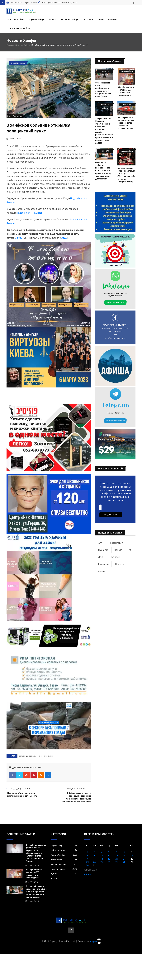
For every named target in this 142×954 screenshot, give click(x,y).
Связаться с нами (93, 19)
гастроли (115, 556)
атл (100, 542)
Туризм (53, 19)
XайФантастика (64, 850)
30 (87, 865)
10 (94, 855)
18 (101, 858)
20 (116, 858)
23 (87, 862)
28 (124, 862)
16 (87, 858)
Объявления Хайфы (19, 28)
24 (94, 862)
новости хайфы (46, 756)
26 (109, 862)
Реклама (112, 19)
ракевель (103, 564)
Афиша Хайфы (37, 19)
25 (101, 862)
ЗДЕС (64, 237)
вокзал (118, 549)
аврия (101, 571)
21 (124, 858)
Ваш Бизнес (64, 859)
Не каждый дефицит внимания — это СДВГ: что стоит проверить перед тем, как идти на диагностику (103, 170)
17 (94, 858)
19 (109, 858)
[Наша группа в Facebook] (133, 3)
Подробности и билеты (29, 212)
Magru (93, 941)
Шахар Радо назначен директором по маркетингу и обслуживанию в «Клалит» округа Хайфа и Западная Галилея (36, 853)
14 (124, 855)
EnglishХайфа (64, 845)
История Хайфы (70, 19)
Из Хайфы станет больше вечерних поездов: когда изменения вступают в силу (125, 122)
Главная (10, 45)
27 (116, 862)
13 (116, 855)
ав (130, 549)
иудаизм (103, 549)
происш (119, 564)
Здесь (18, 237)
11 (101, 855)
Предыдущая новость (21, 788)
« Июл (87, 874)
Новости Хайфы (16, 19)
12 (109, 855)
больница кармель (27, 756)
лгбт (100, 556)
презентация (116, 542)
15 (131, 855)
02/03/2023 (15, 138)
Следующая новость (77, 788)
